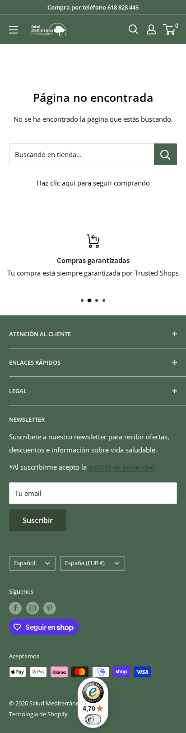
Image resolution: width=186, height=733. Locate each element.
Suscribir (38, 520)
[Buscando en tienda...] (165, 154)
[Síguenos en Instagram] (32, 608)
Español (24, 563)
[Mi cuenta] (151, 29)
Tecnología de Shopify (38, 714)
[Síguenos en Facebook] (15, 608)
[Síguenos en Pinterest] (49, 608)
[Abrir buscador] (134, 29)
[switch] (93, 719)
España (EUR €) (85, 563)
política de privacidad (121, 466)
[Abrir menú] (13, 29)
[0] (169, 29)
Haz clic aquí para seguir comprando (93, 182)
